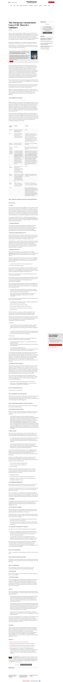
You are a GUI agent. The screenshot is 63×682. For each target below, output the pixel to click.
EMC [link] (29, 34)
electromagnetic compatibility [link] (14, 281)
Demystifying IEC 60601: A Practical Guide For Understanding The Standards (19, 52)
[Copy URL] (31, 665)
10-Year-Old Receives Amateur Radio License (46, 41)
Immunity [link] (12, 478)
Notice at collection (26, 680)
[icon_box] (13, 2)
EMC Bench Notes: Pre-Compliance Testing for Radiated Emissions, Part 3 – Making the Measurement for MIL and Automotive (46, 39)
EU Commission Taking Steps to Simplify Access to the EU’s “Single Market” (13, 676)
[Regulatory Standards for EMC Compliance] (34, 671)
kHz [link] (22, 265)
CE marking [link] (27, 81)
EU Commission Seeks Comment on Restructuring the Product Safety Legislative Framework (23, 676)
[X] (23, 665)
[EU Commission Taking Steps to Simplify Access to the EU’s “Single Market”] (13, 671)
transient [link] (17, 479)
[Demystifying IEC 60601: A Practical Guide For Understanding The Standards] (34, 55)
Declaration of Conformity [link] (16, 482)
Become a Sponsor (47, 24)
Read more (11, 61)
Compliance (10, 29)
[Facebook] (25, 665)
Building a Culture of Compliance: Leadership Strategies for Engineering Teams (46, 46)
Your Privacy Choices (34, 680)
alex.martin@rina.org (18, 661)
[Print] (29, 665)
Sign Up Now (47, 32)
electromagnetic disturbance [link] (31, 218)
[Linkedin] (21, 665)
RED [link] (18, 253)
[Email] (27, 665)
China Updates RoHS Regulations (44, 48)
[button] (53, 5)
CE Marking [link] (12, 498)
